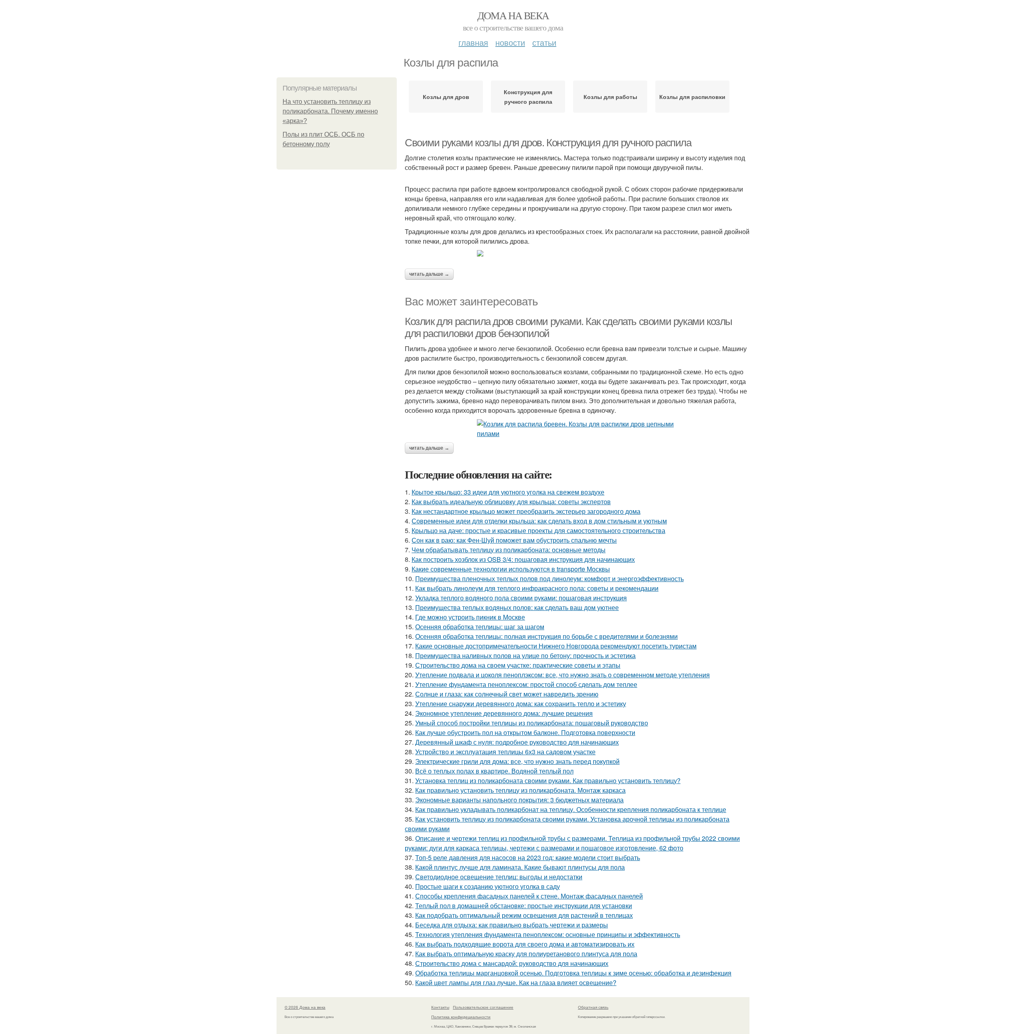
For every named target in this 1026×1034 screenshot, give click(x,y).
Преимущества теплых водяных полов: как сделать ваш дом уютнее (517, 607)
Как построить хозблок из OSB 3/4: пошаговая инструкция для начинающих (523, 559)
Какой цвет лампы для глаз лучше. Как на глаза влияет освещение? (515, 982)
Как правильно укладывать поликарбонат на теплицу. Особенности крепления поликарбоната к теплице (570, 809)
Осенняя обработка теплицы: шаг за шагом (479, 626)
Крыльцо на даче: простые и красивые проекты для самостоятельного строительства (538, 530)
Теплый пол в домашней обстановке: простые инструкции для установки (523, 905)
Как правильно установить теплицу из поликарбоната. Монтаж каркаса (520, 790)
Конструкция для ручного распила (528, 96)
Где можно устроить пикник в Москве (470, 617)
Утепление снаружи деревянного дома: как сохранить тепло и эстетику (520, 703)
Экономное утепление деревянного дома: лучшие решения (504, 713)
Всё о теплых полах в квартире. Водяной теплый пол (494, 771)
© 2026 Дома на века (305, 1007)
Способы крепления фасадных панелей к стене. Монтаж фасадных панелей (529, 896)
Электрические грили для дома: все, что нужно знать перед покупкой (517, 761)
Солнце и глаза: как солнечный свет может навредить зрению (506, 694)
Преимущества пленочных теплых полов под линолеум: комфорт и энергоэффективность (549, 578)
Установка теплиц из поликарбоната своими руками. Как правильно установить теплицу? (548, 780)
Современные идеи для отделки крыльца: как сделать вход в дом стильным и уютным (539, 520)
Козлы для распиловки (692, 97)
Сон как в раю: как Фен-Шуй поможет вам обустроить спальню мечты (514, 540)
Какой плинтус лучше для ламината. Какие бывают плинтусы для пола (520, 867)
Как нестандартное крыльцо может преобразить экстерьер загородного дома (526, 511)
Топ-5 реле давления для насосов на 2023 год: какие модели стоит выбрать (527, 857)
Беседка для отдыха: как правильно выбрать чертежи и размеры (511, 924)
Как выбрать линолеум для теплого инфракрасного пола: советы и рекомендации (536, 588)
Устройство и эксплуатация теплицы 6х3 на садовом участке (505, 751)
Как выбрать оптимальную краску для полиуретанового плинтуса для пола (526, 953)
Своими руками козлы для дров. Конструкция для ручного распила (548, 143)
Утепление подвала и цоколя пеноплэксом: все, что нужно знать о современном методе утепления (562, 674)
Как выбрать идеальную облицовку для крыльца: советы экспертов (511, 501)
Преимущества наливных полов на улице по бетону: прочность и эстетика (525, 655)
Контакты (440, 1007)
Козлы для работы (610, 97)
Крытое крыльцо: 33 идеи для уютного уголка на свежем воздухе (508, 492)
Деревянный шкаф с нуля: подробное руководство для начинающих (517, 742)
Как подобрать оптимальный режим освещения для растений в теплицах (524, 915)
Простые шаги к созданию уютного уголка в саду (487, 886)
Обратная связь (593, 1007)
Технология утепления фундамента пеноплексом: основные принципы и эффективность (547, 934)
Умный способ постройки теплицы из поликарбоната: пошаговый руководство (531, 722)
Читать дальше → (429, 274)
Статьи (544, 42)
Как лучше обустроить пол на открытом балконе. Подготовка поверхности (525, 732)
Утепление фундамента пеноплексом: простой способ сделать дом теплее (526, 684)
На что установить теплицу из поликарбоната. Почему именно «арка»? (330, 111)
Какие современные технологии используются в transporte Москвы (511, 569)
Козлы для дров (446, 97)
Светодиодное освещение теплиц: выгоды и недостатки (498, 876)
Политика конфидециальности (461, 1017)
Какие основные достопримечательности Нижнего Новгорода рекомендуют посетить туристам (556, 645)
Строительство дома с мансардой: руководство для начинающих (511, 963)
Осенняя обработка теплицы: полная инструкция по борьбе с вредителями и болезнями (546, 636)
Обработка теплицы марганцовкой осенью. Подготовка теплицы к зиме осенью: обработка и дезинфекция (573, 972)
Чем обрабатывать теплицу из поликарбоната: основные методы (509, 549)
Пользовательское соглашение (483, 1007)
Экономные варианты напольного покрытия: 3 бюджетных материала (519, 799)
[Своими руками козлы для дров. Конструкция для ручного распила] (577, 253)
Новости (510, 42)
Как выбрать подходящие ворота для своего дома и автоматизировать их (524, 944)
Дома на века (513, 15)
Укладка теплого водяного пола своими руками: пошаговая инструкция (521, 597)
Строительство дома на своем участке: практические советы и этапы (517, 665)
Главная (473, 42)
